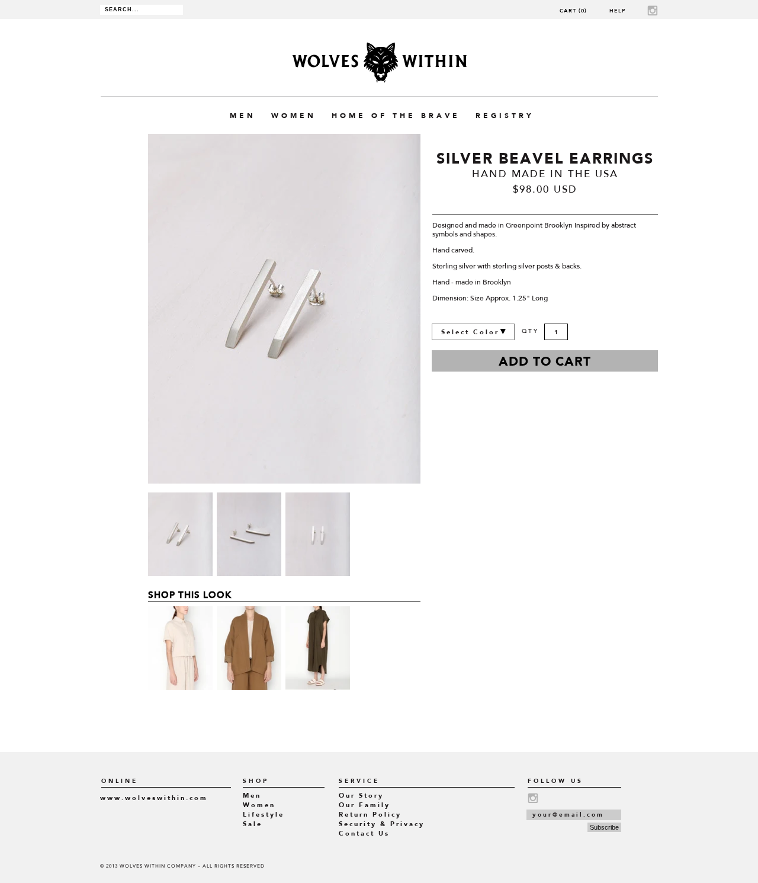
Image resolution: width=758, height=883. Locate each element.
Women (259, 805)
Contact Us (364, 833)
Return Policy (370, 814)
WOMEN (293, 115)
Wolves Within (379, 62)
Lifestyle (263, 814)
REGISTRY (505, 115)
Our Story (361, 795)
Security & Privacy (382, 824)
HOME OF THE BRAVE (396, 115)
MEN (243, 115)
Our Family (364, 805)
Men (252, 795)
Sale (252, 824)
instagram (652, 10)
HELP (617, 10)
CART (573, 10)
